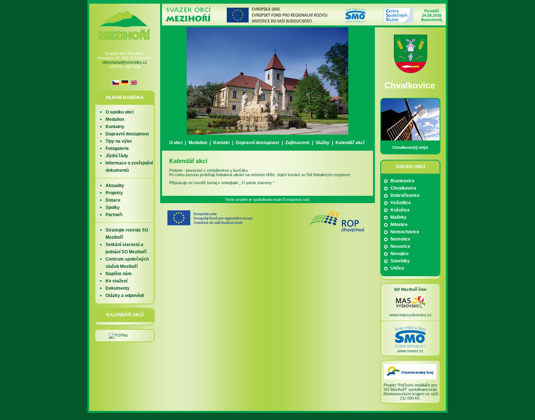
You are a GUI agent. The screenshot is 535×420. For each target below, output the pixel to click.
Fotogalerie (117, 148)
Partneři (114, 214)
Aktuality (115, 185)
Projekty (114, 192)
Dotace (113, 200)
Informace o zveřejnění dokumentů (129, 167)
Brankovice (403, 180)
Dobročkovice (405, 195)
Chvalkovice (403, 188)
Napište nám (119, 273)
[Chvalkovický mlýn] (410, 139)
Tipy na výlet (119, 141)
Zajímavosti (297, 142)
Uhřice (397, 268)
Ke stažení (116, 281)
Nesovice (400, 246)
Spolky (113, 207)
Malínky (399, 217)
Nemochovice (405, 231)
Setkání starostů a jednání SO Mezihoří (126, 248)
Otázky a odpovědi (125, 295)
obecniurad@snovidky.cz (124, 62)
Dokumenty (118, 288)
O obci (175, 142)
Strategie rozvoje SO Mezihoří (127, 233)
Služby (322, 142)
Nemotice (401, 239)
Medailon (198, 142)
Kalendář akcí (350, 142)
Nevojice (400, 253)
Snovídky (400, 261)
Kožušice (400, 210)
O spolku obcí (120, 112)
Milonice (399, 224)
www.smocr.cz (410, 351)
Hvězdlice (401, 202)
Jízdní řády (117, 155)
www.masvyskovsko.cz (410, 315)
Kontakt (221, 142)
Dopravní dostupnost (257, 142)
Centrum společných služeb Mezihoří (127, 263)
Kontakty (115, 126)
